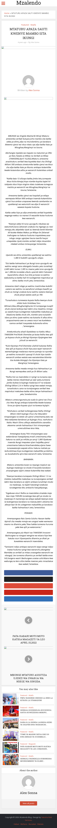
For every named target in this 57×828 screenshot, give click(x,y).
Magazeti (32, 744)
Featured (25, 25)
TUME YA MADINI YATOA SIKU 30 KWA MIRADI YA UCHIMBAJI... (34, 735)
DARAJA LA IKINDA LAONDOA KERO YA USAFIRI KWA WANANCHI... (36, 723)
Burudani (32, 824)
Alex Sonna (35, 42)
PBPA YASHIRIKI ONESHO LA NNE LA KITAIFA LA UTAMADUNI (36, 699)
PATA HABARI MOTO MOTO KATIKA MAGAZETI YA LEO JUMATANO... (35, 747)
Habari (16, 824)
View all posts (28, 803)
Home (6, 13)
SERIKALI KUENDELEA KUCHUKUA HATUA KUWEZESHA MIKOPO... (35, 711)
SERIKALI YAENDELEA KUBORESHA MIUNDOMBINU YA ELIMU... (36, 759)
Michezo (24, 824)
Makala (40, 824)
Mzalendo (28, 2)
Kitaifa (33, 25)
